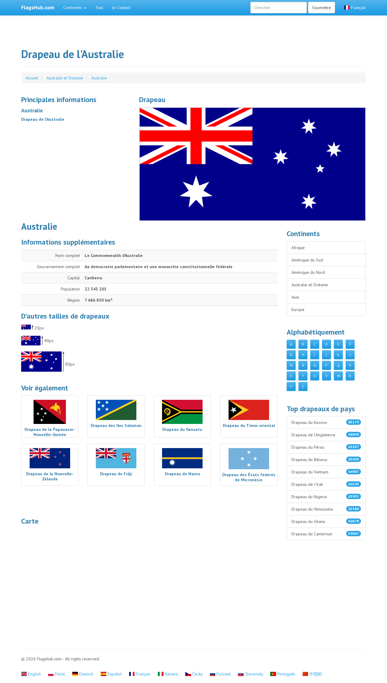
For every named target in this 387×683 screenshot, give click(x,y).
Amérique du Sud (307, 260)
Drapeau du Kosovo (325, 422)
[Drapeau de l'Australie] (252, 164)
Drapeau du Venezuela (325, 509)
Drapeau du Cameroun (325, 534)
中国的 (315, 674)
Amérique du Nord (308, 272)
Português (286, 674)
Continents (73, 7)
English (34, 674)
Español (114, 674)
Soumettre (321, 7)
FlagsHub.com (37, 7)
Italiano (171, 674)
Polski (60, 674)
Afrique (298, 247)
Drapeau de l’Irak (325, 484)
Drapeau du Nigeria (325, 496)
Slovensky (254, 674)
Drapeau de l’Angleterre (325, 435)
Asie (295, 297)
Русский (223, 674)
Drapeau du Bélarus (325, 459)
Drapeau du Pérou (325, 447)
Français (358, 7)
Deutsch (86, 674)
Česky (197, 674)
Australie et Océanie (309, 284)
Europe (297, 309)
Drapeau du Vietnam (325, 472)
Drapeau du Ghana (325, 521)
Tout (99, 7)
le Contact (121, 7)
